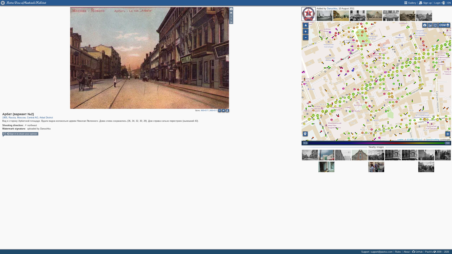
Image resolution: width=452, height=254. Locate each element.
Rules (398, 251)
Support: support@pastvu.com (376, 251)
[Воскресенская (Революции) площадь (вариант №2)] (341, 15)
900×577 (204, 110)
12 (313, 115)
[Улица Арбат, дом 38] (393, 155)
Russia (12, 117)
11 (326, 111)
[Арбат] (310, 155)
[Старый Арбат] (326, 155)
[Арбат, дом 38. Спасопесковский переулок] (343, 155)
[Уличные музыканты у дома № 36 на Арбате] (376, 167)
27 (419, 58)
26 (366, 88)
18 (336, 102)
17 (323, 111)
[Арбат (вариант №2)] (376, 81)
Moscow (21, 117)
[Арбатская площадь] (374, 15)
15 (318, 115)
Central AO (32, 117)
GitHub (419, 251)
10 (375, 84)
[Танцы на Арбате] (376, 155)
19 (332, 111)
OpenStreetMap (432, 139)
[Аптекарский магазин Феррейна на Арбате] (391, 15)
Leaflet (400, 139)
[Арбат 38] (360, 155)
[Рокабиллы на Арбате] (426, 155)
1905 (4, 117)
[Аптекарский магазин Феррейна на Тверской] (358, 15)
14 (397, 71)
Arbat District (46, 117)
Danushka (332, 8)
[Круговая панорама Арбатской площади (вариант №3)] (407, 15)
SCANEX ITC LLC (414, 139)
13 (362, 32)
